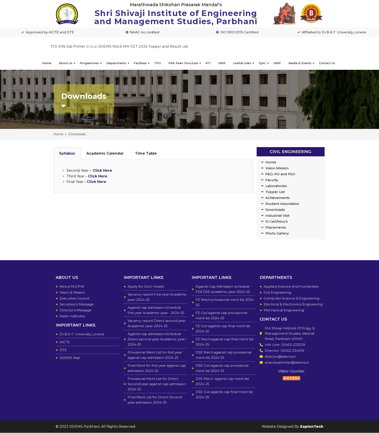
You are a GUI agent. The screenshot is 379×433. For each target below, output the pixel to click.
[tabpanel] (153, 176)
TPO (157, 63)
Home (46, 63)
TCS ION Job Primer (67, 46)
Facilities (140, 63)
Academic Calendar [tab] (105, 153)
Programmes (89, 63)
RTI (208, 63)
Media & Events (299, 63)
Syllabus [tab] (67, 153)
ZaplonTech (311, 426)
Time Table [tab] (146, 153)
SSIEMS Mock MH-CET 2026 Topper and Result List (143, 46)
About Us (65, 63)
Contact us (327, 63)
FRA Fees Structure (183, 63)
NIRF (222, 63)
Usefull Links (242, 63)
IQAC (262, 63)
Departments (116, 63)
